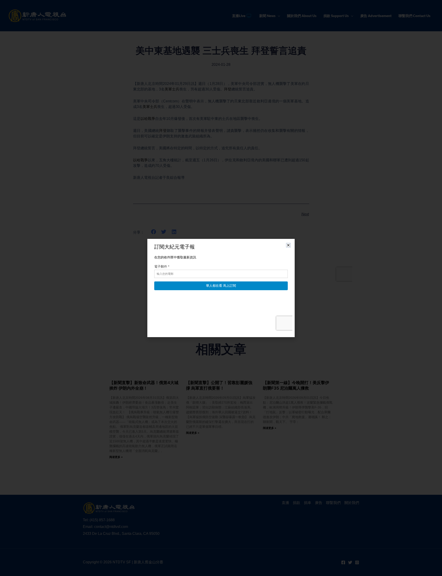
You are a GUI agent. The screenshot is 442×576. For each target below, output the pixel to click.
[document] (221, 288)
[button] (288, 245)
